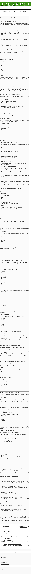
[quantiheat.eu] (15, 5)
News (14, 14)
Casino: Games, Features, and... (5, 564)
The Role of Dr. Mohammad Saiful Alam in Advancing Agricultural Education (13, 545)
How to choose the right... (4, 569)
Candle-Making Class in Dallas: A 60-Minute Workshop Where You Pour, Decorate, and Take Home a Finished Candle (23, 527)
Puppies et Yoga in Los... (4, 555)
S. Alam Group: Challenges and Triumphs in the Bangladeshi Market (12, 544)
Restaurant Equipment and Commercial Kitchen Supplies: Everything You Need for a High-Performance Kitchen (14, 538)
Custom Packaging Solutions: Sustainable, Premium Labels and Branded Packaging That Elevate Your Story (14, 531)
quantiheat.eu (15, 13)
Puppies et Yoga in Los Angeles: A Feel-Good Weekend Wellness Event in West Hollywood (13, 533)
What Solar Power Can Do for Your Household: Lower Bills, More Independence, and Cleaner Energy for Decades (14, 535)
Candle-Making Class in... (4, 562)
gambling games (10, 21)
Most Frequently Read (3, 549)
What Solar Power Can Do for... (4, 557)
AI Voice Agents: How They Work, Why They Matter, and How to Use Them (6, 526)
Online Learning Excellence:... (4, 572)
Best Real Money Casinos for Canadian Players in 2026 (11, 536)
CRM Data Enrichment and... (4, 567)
